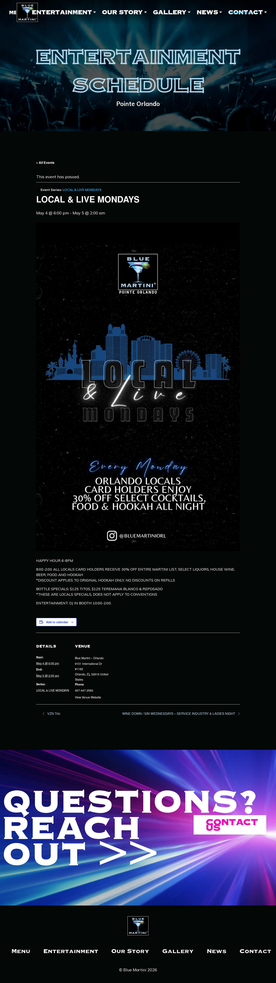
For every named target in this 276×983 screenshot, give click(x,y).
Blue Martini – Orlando (89, 658)
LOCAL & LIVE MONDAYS (52, 690)
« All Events (45, 162)
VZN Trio (53, 713)
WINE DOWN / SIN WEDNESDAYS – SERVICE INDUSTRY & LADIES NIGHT (179, 713)
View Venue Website (88, 697)
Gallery (169, 12)
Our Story (122, 12)
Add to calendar (57, 622)
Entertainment (62, 12)
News (207, 12)
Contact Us (232, 825)
